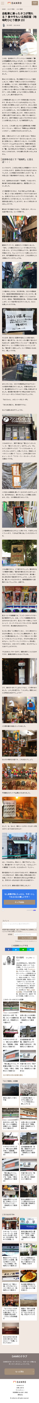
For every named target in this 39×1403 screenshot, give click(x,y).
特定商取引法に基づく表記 (20, 1392)
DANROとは (20, 1385)
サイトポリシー (20, 1390)
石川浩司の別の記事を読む (13, 1075)
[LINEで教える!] (23, 949)
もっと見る (19, 1372)
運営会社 (20, 1394)
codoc (34, 910)
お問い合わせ (20, 1387)
